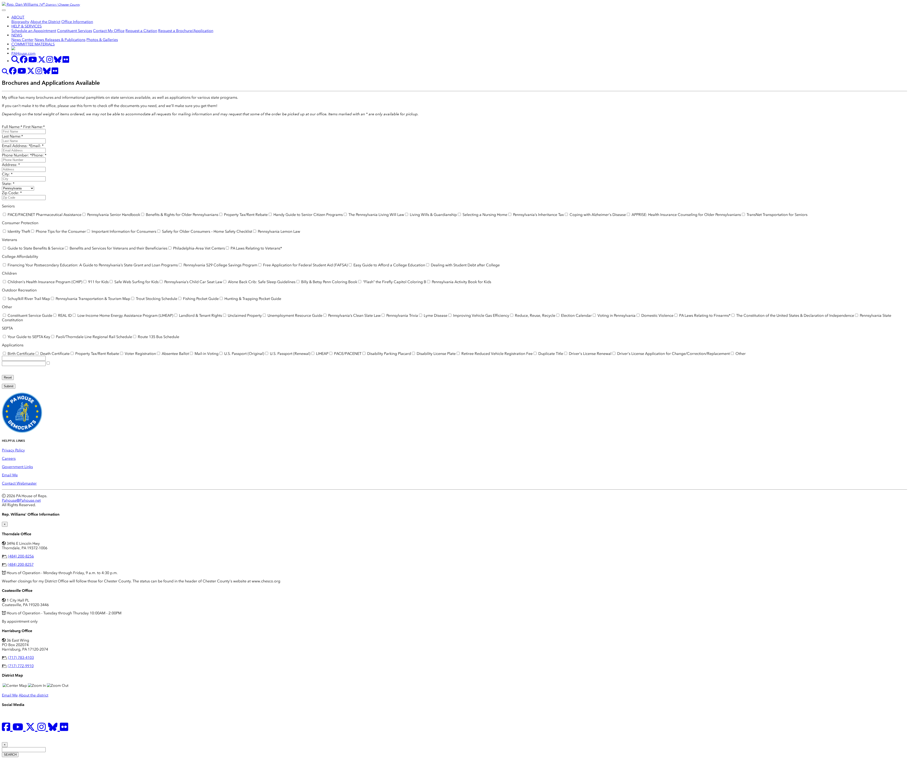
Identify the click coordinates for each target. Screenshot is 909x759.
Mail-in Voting (206, 353)
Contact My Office (109, 30)
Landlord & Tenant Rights (200, 315)
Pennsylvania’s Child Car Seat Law (192, 282)
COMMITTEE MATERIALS (33, 44)
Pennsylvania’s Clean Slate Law (354, 315)
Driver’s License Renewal (589, 353)
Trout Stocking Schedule (156, 298)
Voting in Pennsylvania (616, 315)
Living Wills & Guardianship (433, 214)
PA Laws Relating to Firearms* (704, 315)
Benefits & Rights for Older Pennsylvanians (181, 214)
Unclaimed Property (244, 315)
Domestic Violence (656, 315)
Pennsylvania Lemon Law (278, 231)
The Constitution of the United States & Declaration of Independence (794, 315)
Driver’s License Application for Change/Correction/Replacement (673, 353)
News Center (22, 39)
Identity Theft (18, 231)
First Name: (34, 127)
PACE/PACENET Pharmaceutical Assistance (44, 214)
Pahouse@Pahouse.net (21, 500)
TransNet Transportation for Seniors (776, 214)
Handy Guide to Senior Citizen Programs (307, 214)
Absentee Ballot (175, 353)
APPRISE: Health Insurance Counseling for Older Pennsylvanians (686, 214)
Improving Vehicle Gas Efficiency (480, 315)
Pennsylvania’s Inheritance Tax (538, 214)
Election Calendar (576, 315)
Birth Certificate (21, 353)
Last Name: (12, 136)
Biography (20, 21)
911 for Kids (98, 282)
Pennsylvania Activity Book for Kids (461, 282)
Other (740, 353)
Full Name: (12, 127)
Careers (9, 458)
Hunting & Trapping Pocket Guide (252, 298)
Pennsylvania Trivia (401, 315)
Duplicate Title (550, 353)
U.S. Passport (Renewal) (289, 353)
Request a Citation (141, 30)
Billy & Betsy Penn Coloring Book (328, 282)
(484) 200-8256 (21, 556)
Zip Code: (12, 193)
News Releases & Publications (60, 39)
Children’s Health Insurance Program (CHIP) (44, 282)
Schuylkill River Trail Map (28, 298)
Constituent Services (74, 30)
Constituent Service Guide (29, 315)
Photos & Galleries (102, 39)
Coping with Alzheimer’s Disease (597, 214)
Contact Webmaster (19, 483)
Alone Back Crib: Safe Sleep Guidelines (261, 282)
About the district (33, 695)
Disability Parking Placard (388, 353)
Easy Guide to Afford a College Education (388, 265)
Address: (11, 164)
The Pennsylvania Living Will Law (376, 214)
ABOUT (17, 17)
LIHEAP (321, 353)
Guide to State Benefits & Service (35, 248)
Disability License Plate (436, 353)
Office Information (77, 21)
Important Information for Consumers (123, 231)
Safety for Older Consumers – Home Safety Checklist (206, 231)
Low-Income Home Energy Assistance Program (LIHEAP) (124, 315)
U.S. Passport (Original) (243, 353)
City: (7, 174)
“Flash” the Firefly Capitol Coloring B (394, 282)
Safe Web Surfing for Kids (136, 282)
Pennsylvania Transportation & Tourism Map (92, 298)
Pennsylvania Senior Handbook (113, 214)
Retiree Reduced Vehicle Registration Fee (496, 353)
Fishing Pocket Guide (200, 298)
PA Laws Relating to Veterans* (256, 248)
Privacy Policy (13, 450)
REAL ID (64, 315)
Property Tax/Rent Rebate (245, 214)
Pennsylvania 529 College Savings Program (220, 265)
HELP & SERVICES (26, 26)
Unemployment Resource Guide (294, 315)
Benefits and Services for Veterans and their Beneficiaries (118, 248)
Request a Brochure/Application (185, 30)
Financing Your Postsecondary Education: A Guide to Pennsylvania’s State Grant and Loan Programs (92, 265)
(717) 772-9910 (21, 666)
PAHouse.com (23, 53)
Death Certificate (54, 353)
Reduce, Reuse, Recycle (534, 315)
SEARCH (10, 754)
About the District (45, 21)
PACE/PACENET (347, 353)
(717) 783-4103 (21, 657)
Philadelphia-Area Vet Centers (198, 248)
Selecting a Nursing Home (484, 214)
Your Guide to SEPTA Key (28, 337)
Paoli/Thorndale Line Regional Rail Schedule (93, 337)
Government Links (17, 466)
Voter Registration (140, 353)
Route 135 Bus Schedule (158, 337)
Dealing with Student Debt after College (465, 265)
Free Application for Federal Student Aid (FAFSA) (305, 265)
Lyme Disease (435, 315)
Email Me (10, 475)
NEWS (16, 35)
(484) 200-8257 (21, 564)
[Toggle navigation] (4, 10)
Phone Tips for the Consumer (60, 231)
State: (8, 183)
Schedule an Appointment (33, 30)
